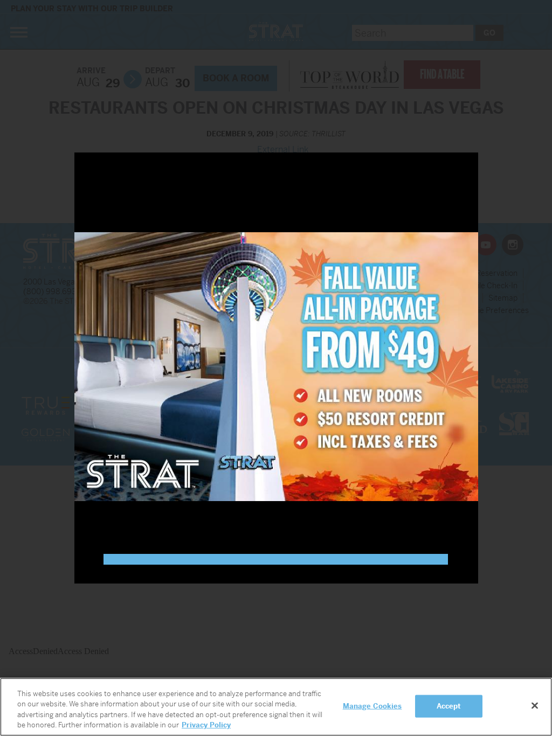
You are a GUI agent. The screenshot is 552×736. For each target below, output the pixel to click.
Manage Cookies (372, 706)
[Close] (535, 705)
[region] (276, 707)
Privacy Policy (206, 725)
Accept (449, 706)
